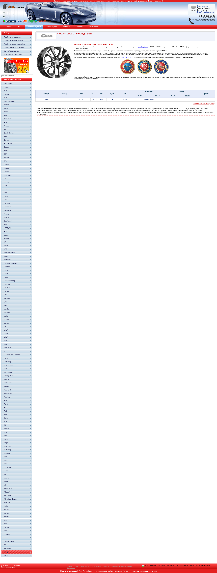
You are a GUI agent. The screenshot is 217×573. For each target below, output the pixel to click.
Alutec (6, 108)
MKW (6, 330)
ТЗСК (6, 555)
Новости (106, 566)
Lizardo (6, 277)
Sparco (6, 429)
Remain (6, 386)
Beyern (6, 140)
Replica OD (8, 393)
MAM (5, 305)
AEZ (5, 98)
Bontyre (6, 147)
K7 (5, 242)
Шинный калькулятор (11, 51)
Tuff (5, 464)
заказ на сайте (106, 571)
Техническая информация (13, 55)
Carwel (6, 165)
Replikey (7, 397)
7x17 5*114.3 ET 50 (127, 57)
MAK (5, 302)
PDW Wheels (8, 365)
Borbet (6, 150)
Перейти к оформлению (205, 12)
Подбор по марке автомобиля (14, 44)
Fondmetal (7, 210)
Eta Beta (7, 203)
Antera (6, 112)
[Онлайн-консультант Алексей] (4, 22)
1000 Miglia (8, 84)
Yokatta (6, 517)
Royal (6, 404)
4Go (5, 91)
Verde (6, 471)
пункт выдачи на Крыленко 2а (205, 20)
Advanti (6, 94)
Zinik (5, 524)
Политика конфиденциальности (122, 566)
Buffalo (6, 158)
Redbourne (8, 383)
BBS (5, 136)
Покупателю (93, 27)
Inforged (7, 238)
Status (6, 439)
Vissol (6, 481)
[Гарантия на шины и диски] (144, 74)
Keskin (6, 246)
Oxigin (6, 358)
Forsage (7, 214)
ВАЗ (5, 531)
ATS (5, 122)
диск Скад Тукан (143, 47)
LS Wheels (7, 288)
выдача (205, 19)
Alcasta (6, 105)
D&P (5, 179)
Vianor (6, 474)
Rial (5, 400)
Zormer (6, 527)
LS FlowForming (9, 281)
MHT (5, 326)
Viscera (6, 478)
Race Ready (8, 372)
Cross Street (8, 175)
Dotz (5, 193)
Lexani (6, 274)
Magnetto (7, 298)
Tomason (7, 453)
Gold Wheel (8, 221)
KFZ (5, 249)
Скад (6, 552)
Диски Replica (52, 27)
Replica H (7, 390)
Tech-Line (7, 446)
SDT (5, 422)
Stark (5, 436)
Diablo (6, 186)
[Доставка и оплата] (128, 74)
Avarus (6, 126)
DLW (5, 189)
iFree (5, 231)
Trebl (5, 457)
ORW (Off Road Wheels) (12, 355)
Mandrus (7, 312)
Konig (6, 256)
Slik (5, 425)
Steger (6, 443)
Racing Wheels (9, 376)
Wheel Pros (8, 488)
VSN (5, 485)
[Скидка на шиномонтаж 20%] (16, 72)
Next (5, 341)
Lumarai (7, 291)
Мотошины (67, 27)
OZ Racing (7, 362)
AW (5, 129)
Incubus (6, 235)
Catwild (6, 172)
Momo (6, 334)
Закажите (57, 1)
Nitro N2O (7, 348)
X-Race (6, 510)
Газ (5, 538)
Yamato (6, 513)
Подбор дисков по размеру (13, 40)
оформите (139, 1)
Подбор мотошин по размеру (14, 48)
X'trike (6, 506)
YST (5, 520)
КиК (5, 545)
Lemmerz (7, 267)
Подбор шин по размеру (12, 37)
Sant (5, 414)
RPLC (6, 407)
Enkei (6, 196)
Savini (6, 418)
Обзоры (80, 27)
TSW (5, 460)
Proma (6, 369)
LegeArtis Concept (10, 263)
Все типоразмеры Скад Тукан (203, 104)
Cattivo (6, 168)
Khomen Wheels (9, 253)
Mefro (6, 316)
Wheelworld (8, 495)
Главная (9, 27)
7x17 (64, 99)
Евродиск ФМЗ (9, 541)
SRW (5, 432)
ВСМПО (7, 534)
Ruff (5, 411)
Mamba (6, 309)
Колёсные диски (34, 27)
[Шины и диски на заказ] (161, 74)
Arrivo (6, 115)
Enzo (5, 200)
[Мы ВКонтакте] (11, 22)
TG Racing (7, 450)
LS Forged (7, 284)
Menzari (6, 323)
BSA (5, 154)
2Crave (6, 87)
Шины (20, 27)
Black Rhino (8, 143)
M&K (5, 295)
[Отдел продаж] (4, 17)
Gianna (6, 217)
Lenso (6, 270)
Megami (6, 319)
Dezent (6, 182)
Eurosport (7, 207)
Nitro (5, 344)
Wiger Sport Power (10, 499)
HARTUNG (7, 228)
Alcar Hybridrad (9, 101)
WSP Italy (7, 502)
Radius (6, 379)
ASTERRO (7, 119)
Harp (5, 224)
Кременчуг (7, 548)
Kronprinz (7, 260)
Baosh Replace (9, 133)
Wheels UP (8, 492)
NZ (5, 351)
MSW (6, 337)
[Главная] (4, 13)
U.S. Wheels (8, 467)
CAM (5, 161)
